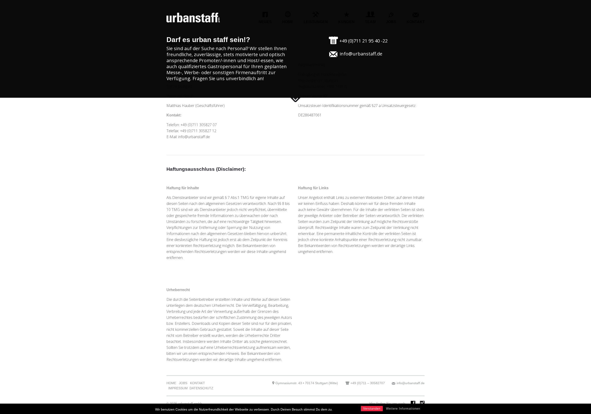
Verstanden (371, 408)
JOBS (183, 383)
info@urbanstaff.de (361, 54)
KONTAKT (197, 383)
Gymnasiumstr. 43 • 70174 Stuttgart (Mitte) (306, 383)
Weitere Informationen (403, 408)
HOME (171, 383)
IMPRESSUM (178, 388)
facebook (413, 403)
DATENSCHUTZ (201, 388)
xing (422, 403)
